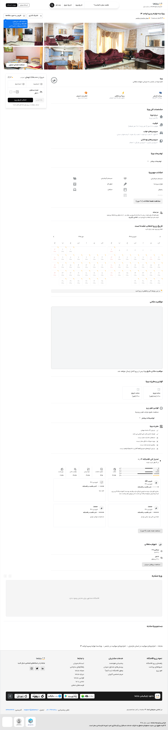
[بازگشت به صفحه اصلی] (10, 696)
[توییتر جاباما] (37, 668)
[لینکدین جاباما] (42, 668)
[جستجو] (52, 5)
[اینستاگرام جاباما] (31, 668)
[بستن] (5, 21)
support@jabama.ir (31, 710)
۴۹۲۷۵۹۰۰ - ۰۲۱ (51, 710)
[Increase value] (17, 91)
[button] (124, 46)
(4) (156, 18)
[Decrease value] (10, 91)
